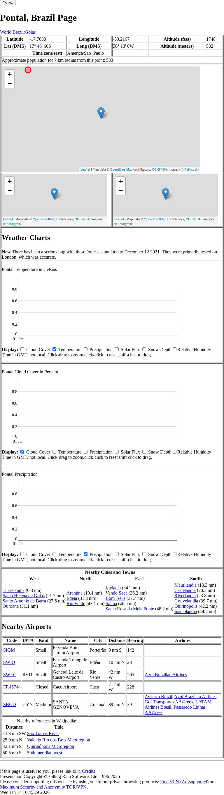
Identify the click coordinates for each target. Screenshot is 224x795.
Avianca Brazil (158, 696)
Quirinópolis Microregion (50, 746)
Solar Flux (130, 349)
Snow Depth (160, 349)
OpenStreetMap (121, 169)
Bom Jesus (115, 598)
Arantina (74, 592)
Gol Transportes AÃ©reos (169, 701)
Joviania (113, 587)
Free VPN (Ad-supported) (184, 781)
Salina (111, 603)
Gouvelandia (186, 600)
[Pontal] (101, 113)
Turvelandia (13, 590)
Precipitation (101, 349)
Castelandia (185, 590)
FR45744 (12, 686)
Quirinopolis (185, 606)
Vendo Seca (116, 592)
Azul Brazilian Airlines (166, 674)
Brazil (18, 32)
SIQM (9, 650)
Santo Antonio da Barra (24, 600)
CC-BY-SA (159, 169)
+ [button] (10, 74)
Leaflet (85, 169)
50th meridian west (44, 752)
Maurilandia (185, 585)
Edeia (71, 598)
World (5, 32)
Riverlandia (185, 595)
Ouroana (11, 606)
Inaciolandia (185, 611)
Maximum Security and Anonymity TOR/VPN (43, 786)
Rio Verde (75, 603)
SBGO (9, 704)
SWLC (9, 674)
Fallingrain (191, 169)
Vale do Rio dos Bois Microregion (58, 739)
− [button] (10, 83)
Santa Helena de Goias (24, 595)
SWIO (9, 662)
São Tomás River (43, 733)
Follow (7, 3)
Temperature (69, 349)
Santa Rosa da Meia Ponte (130, 608)
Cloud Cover (38, 349)
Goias (30, 32)
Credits (88, 771)
